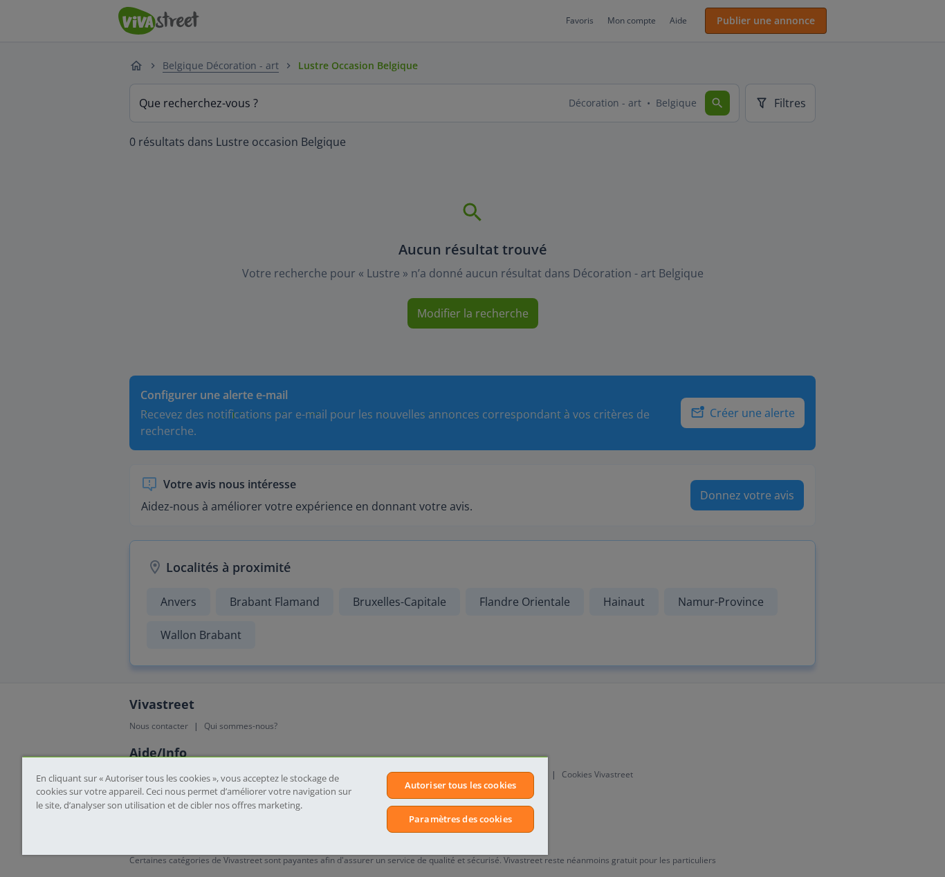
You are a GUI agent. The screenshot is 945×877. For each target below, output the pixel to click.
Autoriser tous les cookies (460, 785)
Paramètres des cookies (460, 819)
